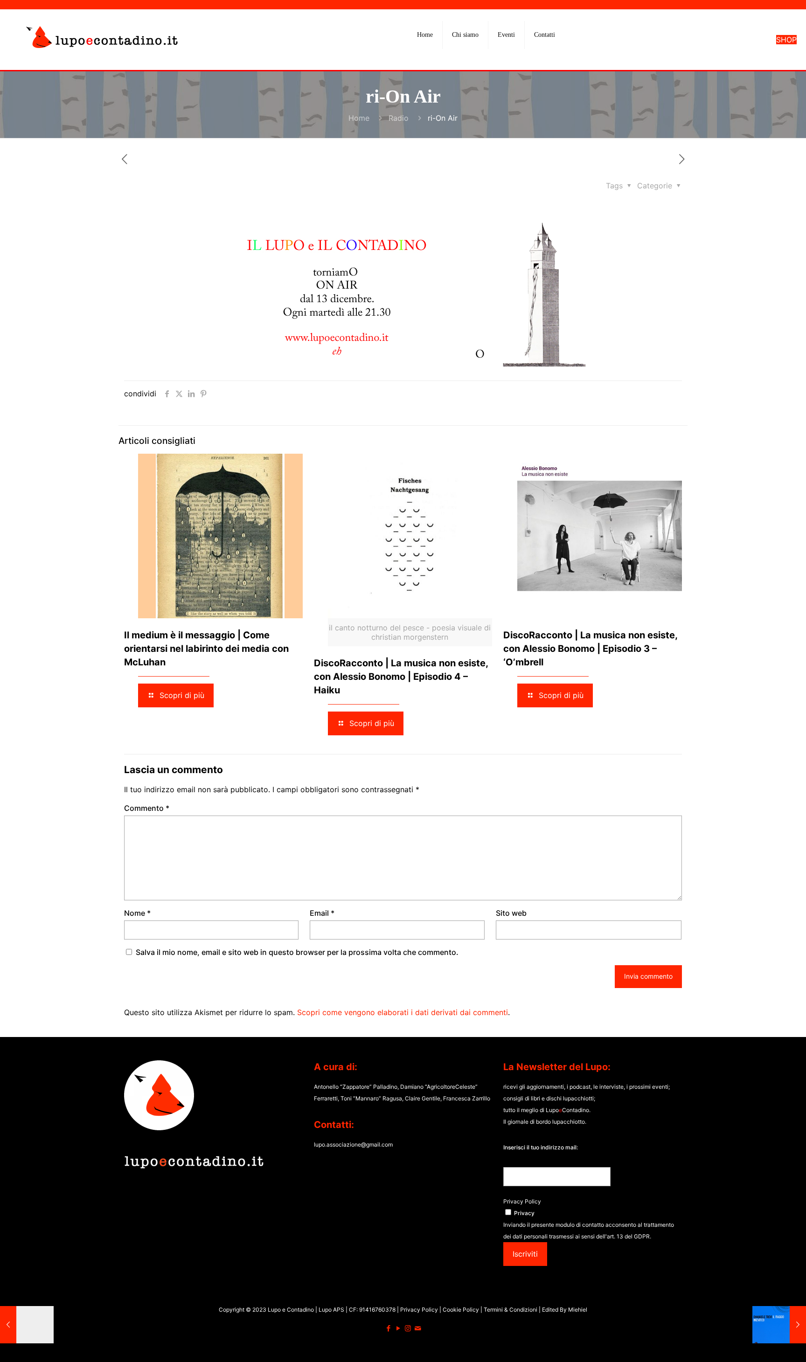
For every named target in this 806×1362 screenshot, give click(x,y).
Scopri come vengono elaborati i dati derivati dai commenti (402, 1012)
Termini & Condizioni (510, 1309)
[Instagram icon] (407, 1328)
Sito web (511, 913)
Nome (137, 913)
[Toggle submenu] (465, 58)
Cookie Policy (461, 1309)
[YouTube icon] (398, 1328)
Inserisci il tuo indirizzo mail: (540, 1147)
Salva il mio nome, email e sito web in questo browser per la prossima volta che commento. (297, 952)
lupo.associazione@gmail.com (353, 1144)
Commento (146, 808)
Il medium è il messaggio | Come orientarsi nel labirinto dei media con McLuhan (206, 648)
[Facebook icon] (388, 1328)
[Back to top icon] (761, 1343)
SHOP (786, 39)
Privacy (524, 1213)
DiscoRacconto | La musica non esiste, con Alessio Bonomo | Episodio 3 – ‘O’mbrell (590, 648)
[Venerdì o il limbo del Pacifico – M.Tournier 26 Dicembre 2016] (27, 1324)
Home (358, 118)
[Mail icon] (417, 1328)
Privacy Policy (522, 1201)
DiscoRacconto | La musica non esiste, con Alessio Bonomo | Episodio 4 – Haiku (401, 676)
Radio (399, 118)
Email (322, 913)
